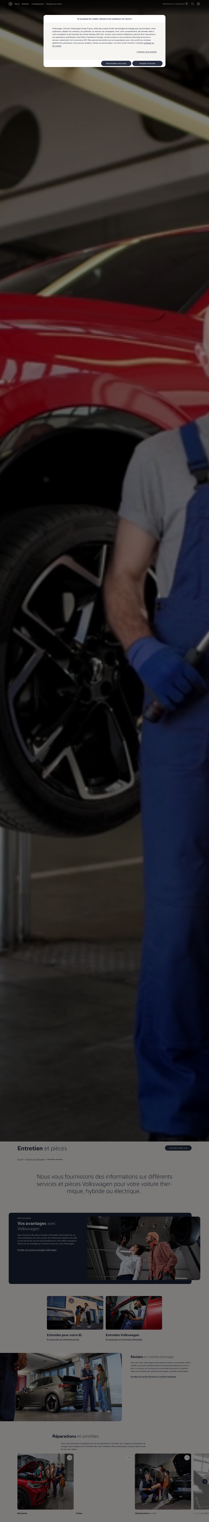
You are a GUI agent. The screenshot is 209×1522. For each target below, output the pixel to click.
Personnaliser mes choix (116, 63)
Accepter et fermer (147, 63)
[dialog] (104, 761)
